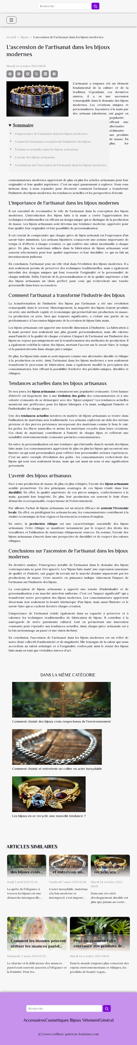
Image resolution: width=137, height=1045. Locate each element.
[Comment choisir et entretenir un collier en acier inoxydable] (57, 747)
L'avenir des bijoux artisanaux (35, 157)
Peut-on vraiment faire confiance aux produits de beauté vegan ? (97, 946)
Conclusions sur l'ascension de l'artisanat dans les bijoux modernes (60, 165)
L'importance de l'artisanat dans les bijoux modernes (51, 133)
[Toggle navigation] (11, 20)
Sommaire (23, 125)
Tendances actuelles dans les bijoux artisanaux (46, 149)
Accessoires (34, 1020)
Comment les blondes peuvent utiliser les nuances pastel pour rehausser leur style (38, 946)
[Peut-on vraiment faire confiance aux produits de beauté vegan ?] (100, 933)
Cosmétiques (57, 1020)
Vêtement (90, 1020)
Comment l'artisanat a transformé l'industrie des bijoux (53, 141)
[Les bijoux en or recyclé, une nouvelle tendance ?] (49, 794)
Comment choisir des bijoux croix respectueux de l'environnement (61, 721)
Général (106, 1020)
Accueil (11, 37)
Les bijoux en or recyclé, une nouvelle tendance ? (49, 816)
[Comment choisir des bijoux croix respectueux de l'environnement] (61, 700)
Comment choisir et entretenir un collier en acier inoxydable (57, 769)
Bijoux (25, 37)
